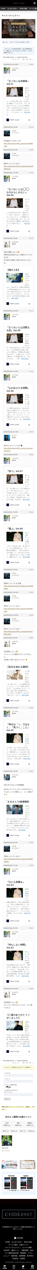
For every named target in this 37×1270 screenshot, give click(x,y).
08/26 (14, 1131)
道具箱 (22, 1258)
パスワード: (7, 1079)
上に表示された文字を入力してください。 (11, 1091)
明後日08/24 (30, 1124)
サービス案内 (13, 1245)
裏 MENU (30, 1256)
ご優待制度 (24, 1250)
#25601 (31, 638)
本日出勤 (5, 1268)
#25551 (31, 771)
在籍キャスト (24, 1245)
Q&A (31, 1250)
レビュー (6, 1256)
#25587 (31, 708)
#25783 (31, 127)
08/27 (23, 1131)
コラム (30, 1253)
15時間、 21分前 (26, 51)
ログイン (7, 1099)
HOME (3, 8)
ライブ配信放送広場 (11, 1253)
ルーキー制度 (27, 1247)
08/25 (6, 1131)
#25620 (31, 615)
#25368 (31, 988)
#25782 (31, 150)
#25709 (31, 432)
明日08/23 (18, 1124)
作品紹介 (15, 1258)
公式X (23, 1268)
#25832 (31, 64)
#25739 (31, 172)
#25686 (31, 454)
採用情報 (22, 1256)
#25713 (31, 311)
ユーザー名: (7, 1073)
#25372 (31, 928)
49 (27, 59)
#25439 (31, 842)
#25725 (31, 238)
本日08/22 (7, 1124)
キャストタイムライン (13, 1247)
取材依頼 (14, 1256)
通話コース (15, 1250)
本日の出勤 (23, 8)
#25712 (31, 371)
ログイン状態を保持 (11, 1084)
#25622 (31, 592)
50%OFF (7, 1250)
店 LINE (32, 1268)
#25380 (31, 865)
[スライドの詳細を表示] (18, 28)
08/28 (31, 1131)
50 (30, 59)
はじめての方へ (13, 8)
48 (23, 59)
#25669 (31, 512)
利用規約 (23, 1253)
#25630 (31, 569)
